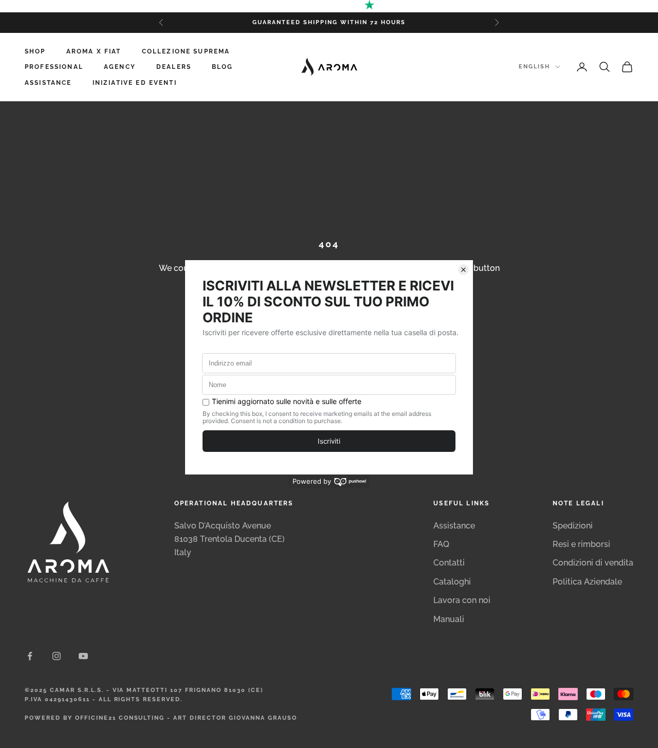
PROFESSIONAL (54, 66)
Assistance (454, 526)
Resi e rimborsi (581, 544)
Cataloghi (452, 582)
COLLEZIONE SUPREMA (186, 51)
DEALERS (173, 66)
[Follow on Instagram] (56, 656)
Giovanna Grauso (263, 718)
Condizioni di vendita (593, 563)
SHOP (35, 51)
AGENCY (120, 66)
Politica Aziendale (587, 582)
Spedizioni (573, 526)
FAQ (441, 544)
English (534, 66)
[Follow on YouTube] (83, 656)
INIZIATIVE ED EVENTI (135, 82)
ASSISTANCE (48, 82)
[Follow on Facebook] (30, 656)
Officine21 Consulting (120, 718)
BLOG (222, 66)
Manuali (448, 619)
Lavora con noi (461, 600)
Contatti (449, 563)
